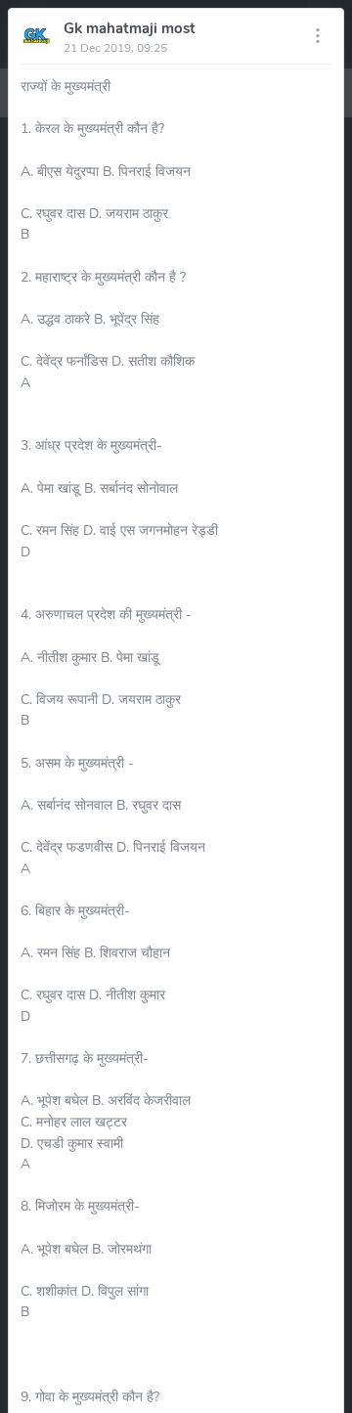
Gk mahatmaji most (130, 28)
